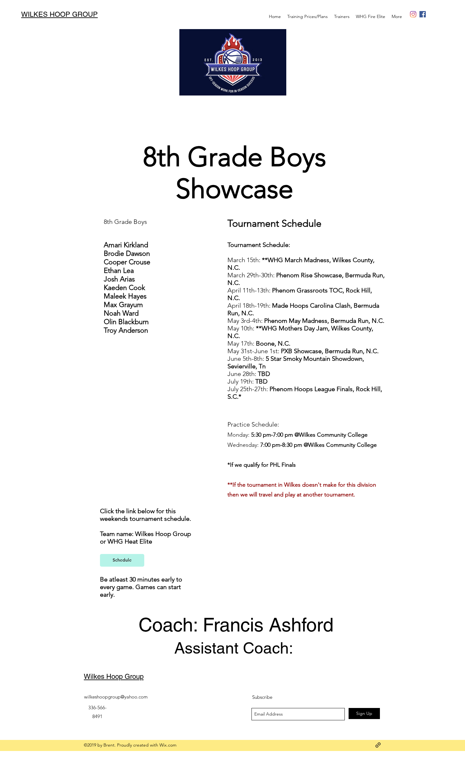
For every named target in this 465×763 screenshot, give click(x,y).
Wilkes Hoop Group (114, 676)
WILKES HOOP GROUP (59, 14)
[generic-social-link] (413, 14)
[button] (370, 16)
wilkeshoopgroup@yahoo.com (116, 697)
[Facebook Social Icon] (422, 14)
